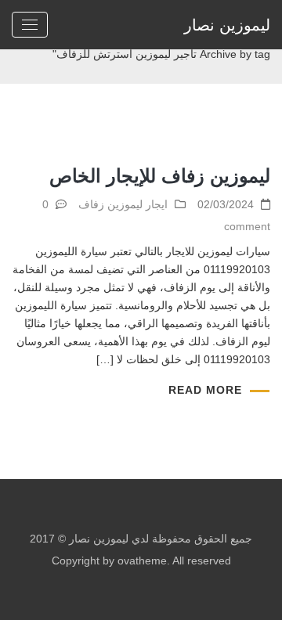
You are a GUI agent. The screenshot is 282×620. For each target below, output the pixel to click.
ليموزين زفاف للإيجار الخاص (159, 175)
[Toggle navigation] (30, 25)
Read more (205, 390)
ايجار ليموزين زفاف (123, 204)
